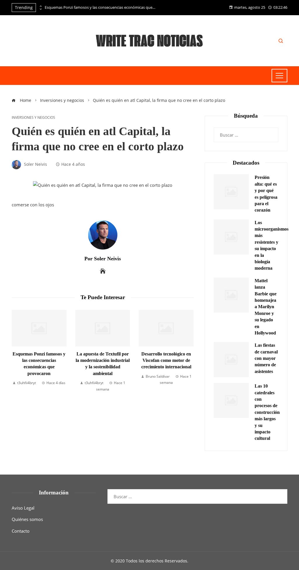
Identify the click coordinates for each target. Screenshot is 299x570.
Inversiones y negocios (33, 117)
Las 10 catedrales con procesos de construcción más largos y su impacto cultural (267, 412)
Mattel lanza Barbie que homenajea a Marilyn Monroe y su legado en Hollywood (266, 306)
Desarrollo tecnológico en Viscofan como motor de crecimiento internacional (166, 360)
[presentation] (40, 6)
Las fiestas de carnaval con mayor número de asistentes (266, 358)
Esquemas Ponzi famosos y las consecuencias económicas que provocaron (100, 7)
